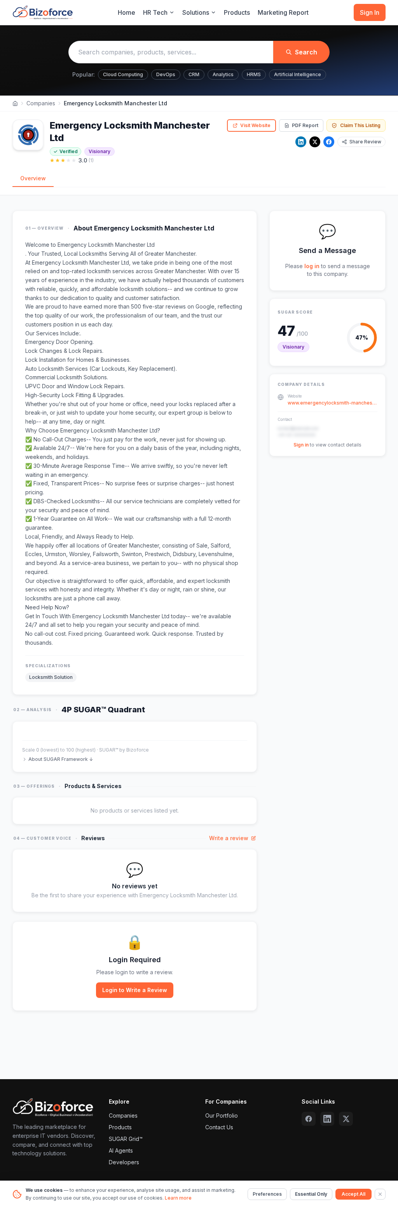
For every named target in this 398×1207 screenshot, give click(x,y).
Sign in (301, 445)
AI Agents (121, 1150)
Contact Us (219, 1127)
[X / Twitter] (314, 141)
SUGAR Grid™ (126, 1138)
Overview (33, 178)
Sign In (369, 12)
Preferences (267, 1194)
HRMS (254, 74)
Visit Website (255, 125)
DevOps (165, 74)
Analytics (223, 74)
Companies (40, 103)
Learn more (178, 1198)
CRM (194, 74)
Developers (124, 1162)
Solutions (195, 12)
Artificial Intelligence (297, 74)
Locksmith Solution (51, 677)
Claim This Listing (360, 125)
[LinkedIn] (300, 141)
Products (237, 12)
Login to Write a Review (134, 990)
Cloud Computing (123, 74)
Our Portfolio (221, 1115)
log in (311, 266)
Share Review (365, 142)
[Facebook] (328, 141)
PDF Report (305, 125)
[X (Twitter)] (346, 1119)
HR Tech (155, 12)
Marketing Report (283, 12)
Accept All (353, 1194)
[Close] (380, 1194)
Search (306, 52)
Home (126, 12)
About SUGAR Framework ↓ (60, 759)
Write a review (228, 838)
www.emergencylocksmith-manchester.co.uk (332, 403)
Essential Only (311, 1194)
